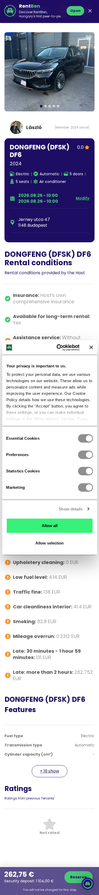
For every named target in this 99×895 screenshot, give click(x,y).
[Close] (90, 11)
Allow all (50, 525)
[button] (49, 71)
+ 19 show (49, 771)
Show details (71, 509)
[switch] (85, 455)
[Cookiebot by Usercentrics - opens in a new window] (59, 347)
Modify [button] (82, 198)
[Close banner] (91, 347)
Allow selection (49, 543)
